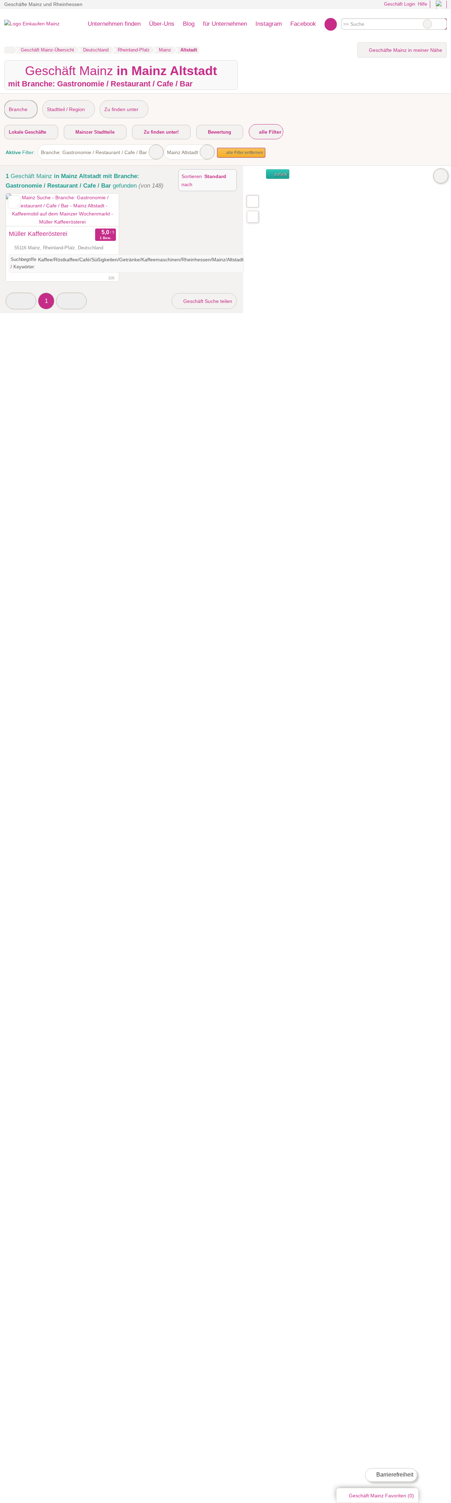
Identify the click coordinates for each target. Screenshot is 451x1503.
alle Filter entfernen (244, 152)
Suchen (441, 24)
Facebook (303, 23)
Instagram (268, 23)
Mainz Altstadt (182, 152)
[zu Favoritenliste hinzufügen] (14, 201)
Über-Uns (161, 23)
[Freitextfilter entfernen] (427, 24)
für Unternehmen (225, 23)
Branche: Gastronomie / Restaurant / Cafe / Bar (94, 152)
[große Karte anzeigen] (252, 201)
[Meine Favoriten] (330, 24)
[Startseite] (9, 50)
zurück (280, 174)
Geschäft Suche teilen (207, 301)
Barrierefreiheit (394, 1475)
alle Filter (269, 132)
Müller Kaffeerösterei (38, 233)
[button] (21, 301)
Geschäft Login (399, 4)
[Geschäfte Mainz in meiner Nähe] (252, 217)
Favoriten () (381, 1495)
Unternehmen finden (114, 23)
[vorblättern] (101, 210)
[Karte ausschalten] (440, 176)
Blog (188, 23)
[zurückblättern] (23, 210)
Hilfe (422, 4)
